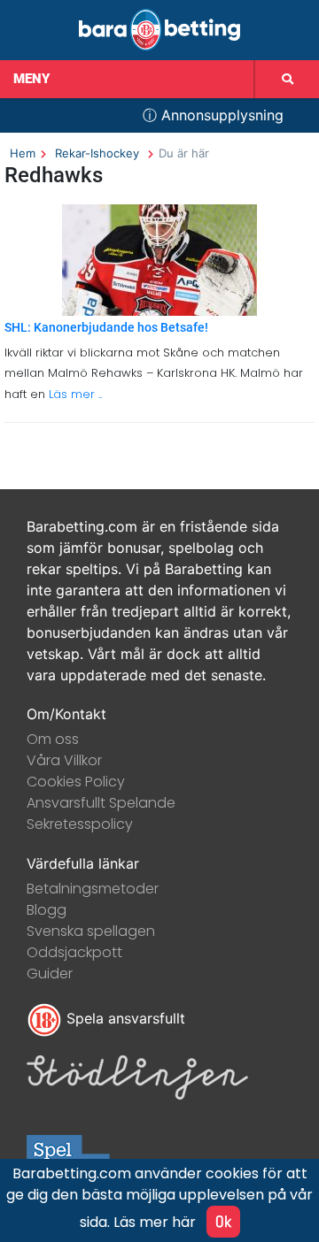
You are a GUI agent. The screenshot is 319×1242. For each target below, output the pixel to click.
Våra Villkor (64, 760)
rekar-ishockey (97, 153)
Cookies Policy (76, 781)
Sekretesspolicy (80, 824)
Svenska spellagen (91, 931)
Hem (22, 153)
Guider (50, 973)
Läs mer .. (73, 394)
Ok (223, 1221)
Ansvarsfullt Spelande (101, 803)
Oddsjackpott (74, 952)
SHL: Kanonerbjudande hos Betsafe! (106, 327)
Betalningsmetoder (93, 888)
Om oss (53, 739)
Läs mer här (154, 1222)
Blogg (46, 910)
